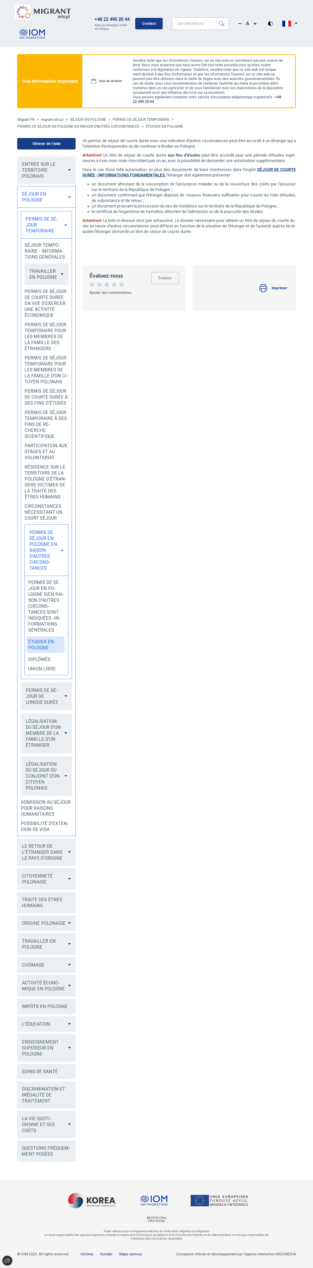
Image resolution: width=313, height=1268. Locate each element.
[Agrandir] (255, 23)
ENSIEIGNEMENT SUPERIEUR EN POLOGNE (40, 1048)
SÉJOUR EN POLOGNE (88, 119)
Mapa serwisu (130, 1254)
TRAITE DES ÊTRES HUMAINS (42, 902)
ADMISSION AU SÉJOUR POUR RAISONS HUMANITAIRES (46, 808)
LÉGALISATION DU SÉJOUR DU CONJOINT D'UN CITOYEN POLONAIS (43, 776)
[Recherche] (223, 24)
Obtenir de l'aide (46, 143)
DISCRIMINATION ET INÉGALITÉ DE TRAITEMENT (43, 1095)
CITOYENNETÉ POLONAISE (37, 879)
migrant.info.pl (52, 119)
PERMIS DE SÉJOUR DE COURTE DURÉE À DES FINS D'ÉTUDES (46, 397)
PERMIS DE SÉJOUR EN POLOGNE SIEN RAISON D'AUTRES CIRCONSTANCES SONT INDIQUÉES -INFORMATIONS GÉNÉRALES (46, 606)
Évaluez (165, 276)
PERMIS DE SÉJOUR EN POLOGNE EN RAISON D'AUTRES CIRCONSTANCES (78, 126)
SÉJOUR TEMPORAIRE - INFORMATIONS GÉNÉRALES (45, 251)
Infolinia (86, 1254)
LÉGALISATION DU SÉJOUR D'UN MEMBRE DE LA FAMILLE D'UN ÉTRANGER (43, 733)
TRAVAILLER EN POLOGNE (43, 274)
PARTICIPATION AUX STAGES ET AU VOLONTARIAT (46, 451)
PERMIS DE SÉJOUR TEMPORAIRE (141, 119)
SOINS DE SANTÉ (40, 1071)
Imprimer (280, 288)
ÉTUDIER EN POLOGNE (164, 126)
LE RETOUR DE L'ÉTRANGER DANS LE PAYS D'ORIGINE (42, 852)
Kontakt (106, 1254)
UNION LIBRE (42, 668)
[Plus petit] (240, 23)
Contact (149, 23)
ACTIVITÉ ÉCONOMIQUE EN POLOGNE (43, 986)
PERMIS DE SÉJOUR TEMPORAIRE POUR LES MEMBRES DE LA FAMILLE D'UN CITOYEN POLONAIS (46, 369)
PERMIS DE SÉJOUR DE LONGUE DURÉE (42, 696)
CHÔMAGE (33, 965)
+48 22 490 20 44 (112, 19)
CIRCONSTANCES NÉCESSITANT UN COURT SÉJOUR (43, 512)
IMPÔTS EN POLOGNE (45, 1006)
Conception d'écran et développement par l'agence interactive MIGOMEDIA (236, 1254)
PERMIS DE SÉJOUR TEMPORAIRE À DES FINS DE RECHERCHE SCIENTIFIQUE (46, 424)
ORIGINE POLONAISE (44, 923)
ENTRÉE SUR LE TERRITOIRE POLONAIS (38, 170)
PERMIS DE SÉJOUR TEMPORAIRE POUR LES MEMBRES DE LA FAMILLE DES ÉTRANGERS (45, 336)
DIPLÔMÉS (39, 659)
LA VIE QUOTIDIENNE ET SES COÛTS (38, 1124)
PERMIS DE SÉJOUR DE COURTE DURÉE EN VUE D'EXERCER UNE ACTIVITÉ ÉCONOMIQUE (45, 303)
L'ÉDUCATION (36, 1024)
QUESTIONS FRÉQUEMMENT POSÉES (46, 1151)
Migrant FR (26, 119)
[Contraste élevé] (270, 23)
